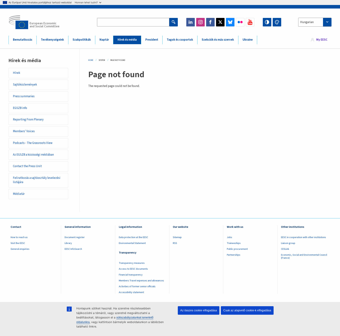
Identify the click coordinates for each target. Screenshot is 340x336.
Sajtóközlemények (25, 84)
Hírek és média (127, 40)
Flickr (240, 22)
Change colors (277, 22)
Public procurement (237, 249)
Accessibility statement (131, 292)
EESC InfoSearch (73, 249)
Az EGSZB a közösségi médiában (33, 155)
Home (90, 60)
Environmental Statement (132, 243)
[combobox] (315, 22)
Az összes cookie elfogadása (198, 310)
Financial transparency (131, 275)
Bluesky (230, 22)
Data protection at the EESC (133, 237)
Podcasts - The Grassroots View (32, 143)
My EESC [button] (321, 40)
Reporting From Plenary (28, 119)
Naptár (104, 40)
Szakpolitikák (82, 40)
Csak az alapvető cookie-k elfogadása (247, 310)
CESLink (285, 249)
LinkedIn (190, 22)
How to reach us (19, 237)
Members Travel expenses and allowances (141, 280)
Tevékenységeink (52, 40)
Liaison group (288, 243)
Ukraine (248, 40)
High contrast (267, 22)
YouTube (250, 22)
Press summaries (24, 96)
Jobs (229, 237)
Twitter (220, 22)
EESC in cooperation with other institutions (303, 237)
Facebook (210, 22)
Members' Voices (24, 131)
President (151, 40)
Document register (75, 237)
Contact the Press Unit (27, 166)
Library (68, 243)
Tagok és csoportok (180, 40)
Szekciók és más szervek (218, 40)
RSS (175, 243)
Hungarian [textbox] (307, 22)
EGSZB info (20, 108)
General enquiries (20, 249)
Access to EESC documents (133, 269)
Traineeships (234, 243)
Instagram (200, 22)
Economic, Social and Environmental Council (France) (304, 256)
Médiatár (19, 194)
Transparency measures (132, 263)
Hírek (16, 73)
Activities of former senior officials (137, 286)
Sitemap (177, 237)
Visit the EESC (18, 243)
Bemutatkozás (22, 40)
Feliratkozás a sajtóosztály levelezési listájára (36, 180)
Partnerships (233, 255)
